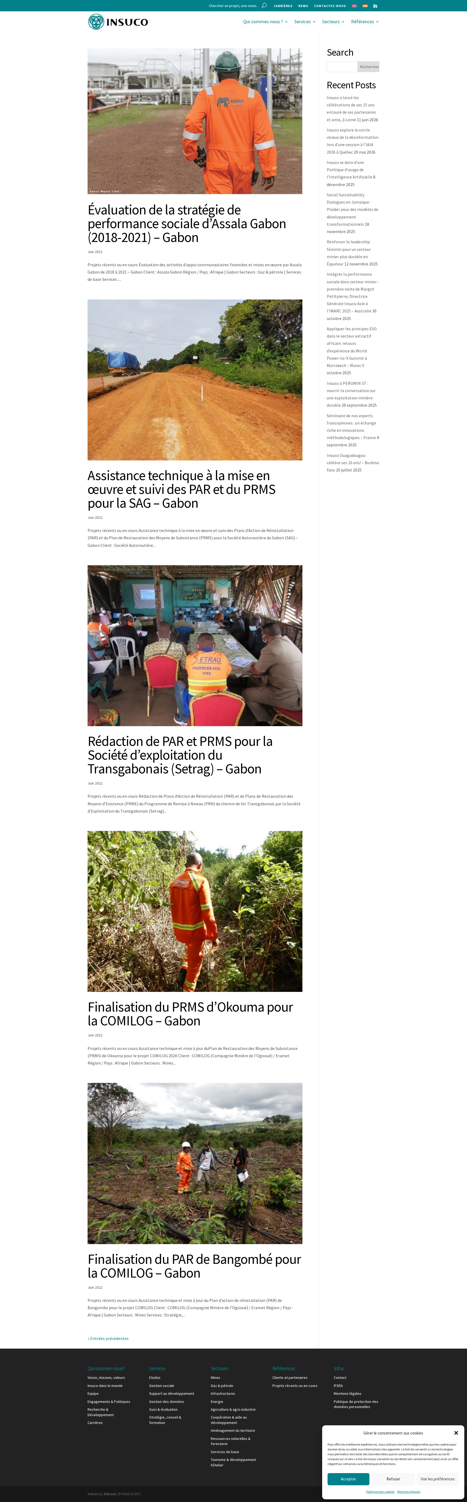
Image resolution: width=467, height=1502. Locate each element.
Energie (217, 1401)
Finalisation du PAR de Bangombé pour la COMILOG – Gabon (194, 1265)
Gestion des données (166, 1401)
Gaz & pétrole (222, 1385)
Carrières (283, 6)
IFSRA (338, 1385)
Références (362, 21)
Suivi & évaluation (163, 1409)
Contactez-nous (330, 6)
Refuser (393, 1478)
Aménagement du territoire (233, 1430)
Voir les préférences (438, 1478)
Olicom (110, 1494)
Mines (215, 1377)
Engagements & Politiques (109, 1401)
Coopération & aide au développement (229, 1420)
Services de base (225, 1451)
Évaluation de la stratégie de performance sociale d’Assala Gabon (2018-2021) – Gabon (187, 223)
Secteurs (331, 21)
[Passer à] (354, 7)
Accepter (348, 1478)
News (303, 6)
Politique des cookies (380, 1492)
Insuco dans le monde (105, 1385)
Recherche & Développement (101, 1412)
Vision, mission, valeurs (106, 1377)
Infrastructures (223, 1393)
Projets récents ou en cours (295, 1385)
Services (302, 21)
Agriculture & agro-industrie (233, 1409)
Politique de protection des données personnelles (356, 1404)
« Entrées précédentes (108, 1338)
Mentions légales (408, 1492)
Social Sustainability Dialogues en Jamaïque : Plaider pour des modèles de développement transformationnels (352, 209)
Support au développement (171, 1393)
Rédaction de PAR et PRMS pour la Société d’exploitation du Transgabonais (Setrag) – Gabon (180, 754)
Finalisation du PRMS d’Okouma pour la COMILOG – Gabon (190, 1013)
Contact (340, 1377)
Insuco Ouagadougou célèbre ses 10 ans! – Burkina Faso (353, 463)
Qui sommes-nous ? (263, 21)
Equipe (93, 1393)
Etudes (155, 1377)
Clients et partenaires (290, 1377)
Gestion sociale (161, 1385)
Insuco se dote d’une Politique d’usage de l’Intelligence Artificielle (349, 170)
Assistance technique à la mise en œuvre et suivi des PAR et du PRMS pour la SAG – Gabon (181, 489)
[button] (456, 1433)
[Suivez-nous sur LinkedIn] (375, 6)
